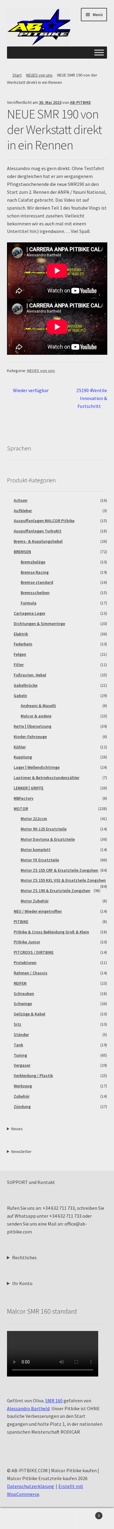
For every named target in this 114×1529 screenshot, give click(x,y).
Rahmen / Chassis (30, 973)
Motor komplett (35, 849)
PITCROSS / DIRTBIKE (34, 952)
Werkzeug (23, 1086)
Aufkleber (23, 510)
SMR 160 (54, 1400)
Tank (18, 1045)
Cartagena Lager (29, 613)
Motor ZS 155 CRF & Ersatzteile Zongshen (59, 870)
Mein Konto (19, 1518)
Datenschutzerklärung (30, 1486)
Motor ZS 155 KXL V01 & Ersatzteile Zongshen (63, 880)
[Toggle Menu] (99, 53)
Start (17, 75)
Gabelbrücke (25, 685)
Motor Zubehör (35, 901)
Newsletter (21, 1151)
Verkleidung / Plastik (33, 1075)
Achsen (20, 500)
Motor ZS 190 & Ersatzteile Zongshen (55, 890)
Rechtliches (24, 1257)
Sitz (17, 1024)
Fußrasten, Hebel (30, 675)
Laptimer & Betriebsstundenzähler (46, 777)
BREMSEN (22, 551)
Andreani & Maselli (38, 705)
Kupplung (23, 757)
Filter (19, 664)
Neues (17, 1128)
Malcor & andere (36, 716)
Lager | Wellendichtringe (37, 767)
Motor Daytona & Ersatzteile (48, 839)
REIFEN (20, 983)
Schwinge (23, 1003)
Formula (28, 603)
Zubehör (21, 1096)
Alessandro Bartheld (28, 1408)
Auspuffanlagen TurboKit (37, 531)
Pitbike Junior (27, 942)
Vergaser (22, 1065)
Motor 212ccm (34, 818)
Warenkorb (88, 1513)
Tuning (20, 1055)
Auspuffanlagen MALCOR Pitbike (44, 520)
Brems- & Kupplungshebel (38, 541)
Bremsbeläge (33, 562)
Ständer (21, 1034)
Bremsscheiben (35, 592)
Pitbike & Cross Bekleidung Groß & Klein (51, 932)
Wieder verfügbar (31, 391)
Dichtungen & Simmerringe (39, 623)
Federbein (23, 644)
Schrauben (24, 993)
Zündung (22, 1106)
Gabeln (20, 695)
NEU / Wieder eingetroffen (38, 911)
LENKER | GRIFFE (28, 788)
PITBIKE (21, 921)
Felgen (20, 654)
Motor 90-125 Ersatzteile (44, 829)
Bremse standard (37, 582)
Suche (57, 1518)
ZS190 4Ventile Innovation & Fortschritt (91, 398)
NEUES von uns (39, 75)
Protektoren (25, 962)
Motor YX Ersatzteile (40, 860)
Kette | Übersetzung (32, 726)
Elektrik (21, 634)
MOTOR (21, 808)
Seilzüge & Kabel (29, 1014)
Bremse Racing (35, 572)
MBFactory (23, 798)
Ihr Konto (22, 1283)
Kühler (20, 747)
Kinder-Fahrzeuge (30, 736)
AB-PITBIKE (80, 102)
